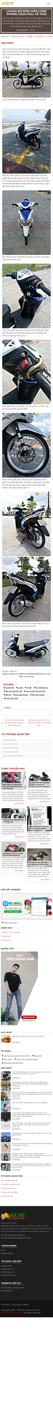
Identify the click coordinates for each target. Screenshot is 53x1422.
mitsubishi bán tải (10, 1180)
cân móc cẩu (8, 1196)
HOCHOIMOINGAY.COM (12, 1313)
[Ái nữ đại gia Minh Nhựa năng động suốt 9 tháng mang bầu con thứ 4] (6, 1149)
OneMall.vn (7, 1291)
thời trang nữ (8, 1272)
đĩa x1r (8, 695)
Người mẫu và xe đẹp (11, 932)
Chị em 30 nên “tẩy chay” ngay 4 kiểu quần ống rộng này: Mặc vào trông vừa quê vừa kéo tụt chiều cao (31, 1125)
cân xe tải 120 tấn (10, 752)
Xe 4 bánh (7, 940)
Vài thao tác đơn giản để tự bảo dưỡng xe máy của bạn (38, 863)
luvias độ (6, 99)
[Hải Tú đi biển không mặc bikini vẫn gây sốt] (6, 1107)
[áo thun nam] (19, 988)
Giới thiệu (5, 1304)
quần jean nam (9, 1188)
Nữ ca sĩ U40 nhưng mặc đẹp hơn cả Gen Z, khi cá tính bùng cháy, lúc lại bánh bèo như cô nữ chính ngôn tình (32, 1094)
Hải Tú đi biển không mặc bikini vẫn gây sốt (29, 1103)
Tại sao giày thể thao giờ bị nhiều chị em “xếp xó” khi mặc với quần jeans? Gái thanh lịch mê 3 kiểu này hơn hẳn (31, 1165)
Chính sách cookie (20, 1304)
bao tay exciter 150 (14, 691)
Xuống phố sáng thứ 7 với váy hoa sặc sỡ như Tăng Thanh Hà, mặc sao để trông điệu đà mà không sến (30, 1084)
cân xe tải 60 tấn (10, 744)
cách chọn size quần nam (27, 1059)
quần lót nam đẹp (10, 1192)
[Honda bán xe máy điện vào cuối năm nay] (13, 816)
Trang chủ (5, 36)
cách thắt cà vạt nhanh (13, 756)
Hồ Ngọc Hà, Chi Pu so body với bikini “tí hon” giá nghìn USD (31, 1134)
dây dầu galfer (38, 695)
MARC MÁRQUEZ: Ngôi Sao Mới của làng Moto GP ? (38, 827)
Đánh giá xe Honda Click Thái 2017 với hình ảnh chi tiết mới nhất (39, 722)
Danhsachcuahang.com (13, 1287)
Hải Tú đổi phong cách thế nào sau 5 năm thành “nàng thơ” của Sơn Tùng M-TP (31, 1073)
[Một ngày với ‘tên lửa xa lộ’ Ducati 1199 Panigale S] (13, 849)
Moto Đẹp (7, 936)
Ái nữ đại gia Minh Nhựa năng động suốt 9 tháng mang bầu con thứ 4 (31, 1144)
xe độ (21, 175)
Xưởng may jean (10, 923)
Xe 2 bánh (39, 36)
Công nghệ (7, 1253)
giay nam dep (9, 740)
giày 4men (8, 1059)
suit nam (38, 1056)
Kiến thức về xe (18, 36)
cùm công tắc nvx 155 (34, 406)
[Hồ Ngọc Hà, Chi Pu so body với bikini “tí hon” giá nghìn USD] (6, 1138)
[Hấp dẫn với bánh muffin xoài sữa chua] (6, 1039)
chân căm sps (12, 698)
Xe (3, 1250)
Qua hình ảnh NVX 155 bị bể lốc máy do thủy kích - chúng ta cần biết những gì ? (39, 784)
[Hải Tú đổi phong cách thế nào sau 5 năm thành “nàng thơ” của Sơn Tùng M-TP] (6, 1077)
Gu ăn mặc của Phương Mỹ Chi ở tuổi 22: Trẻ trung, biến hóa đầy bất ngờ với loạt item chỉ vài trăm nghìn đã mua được (31, 1114)
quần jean (7, 1266)
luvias (18, 52)
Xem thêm (19, 804)
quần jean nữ (8, 1269)
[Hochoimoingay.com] (7, 4)
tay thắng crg (19, 335)
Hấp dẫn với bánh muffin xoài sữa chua (28, 1036)
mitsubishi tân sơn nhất (13, 1063)
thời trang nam (9, 1275)
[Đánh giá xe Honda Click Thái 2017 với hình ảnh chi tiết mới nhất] (13, 780)
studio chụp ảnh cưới (11, 1184)
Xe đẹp (29, 36)
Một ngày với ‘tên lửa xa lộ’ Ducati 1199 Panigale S (13, 854)
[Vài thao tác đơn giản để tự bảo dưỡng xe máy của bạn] (39, 857)
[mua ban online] (26, 906)
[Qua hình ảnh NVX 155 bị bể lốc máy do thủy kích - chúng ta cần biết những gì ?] (39, 779)
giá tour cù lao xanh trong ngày (17, 1056)
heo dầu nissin (21, 695)
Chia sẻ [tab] (7, 708)
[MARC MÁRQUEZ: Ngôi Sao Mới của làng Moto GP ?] (39, 818)
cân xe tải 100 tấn (10, 748)
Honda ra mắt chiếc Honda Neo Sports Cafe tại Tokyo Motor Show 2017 (14, 722)
